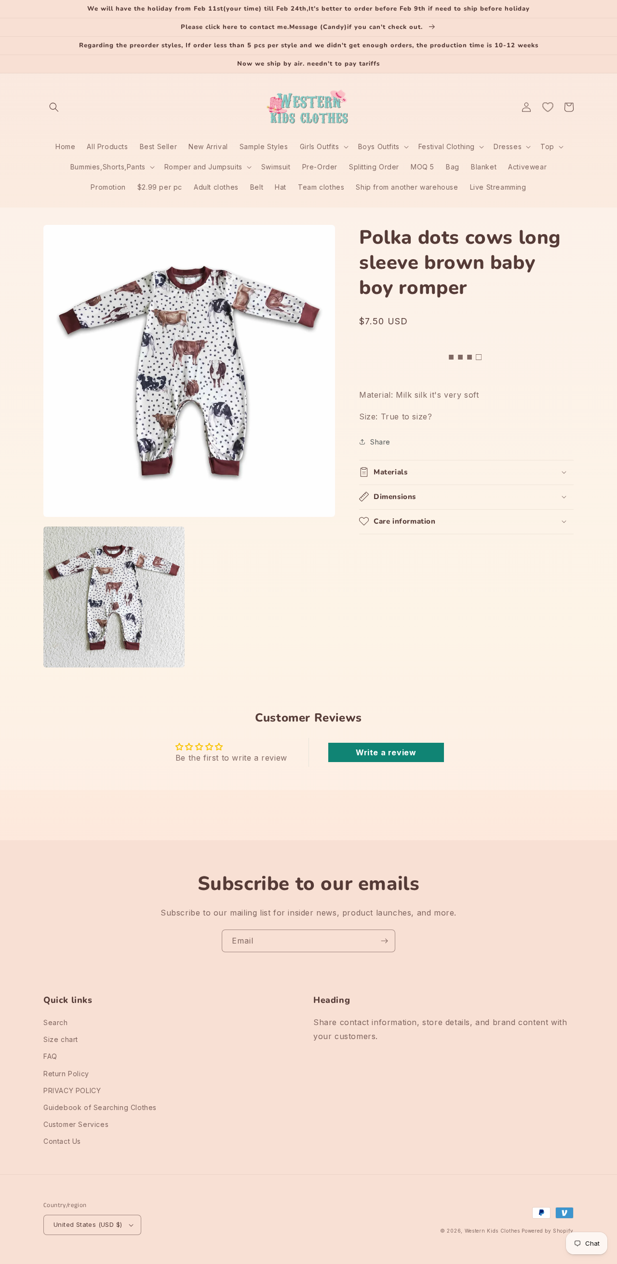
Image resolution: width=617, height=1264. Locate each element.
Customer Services (75, 1124)
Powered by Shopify (548, 1231)
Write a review (386, 752)
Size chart (60, 1039)
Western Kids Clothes (492, 1231)
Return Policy (66, 1074)
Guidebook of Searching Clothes (100, 1107)
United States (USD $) (88, 1224)
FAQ (50, 1056)
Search (55, 1022)
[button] (54, 107)
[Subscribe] (384, 941)
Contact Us (62, 1141)
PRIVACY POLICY (72, 1090)
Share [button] (380, 441)
